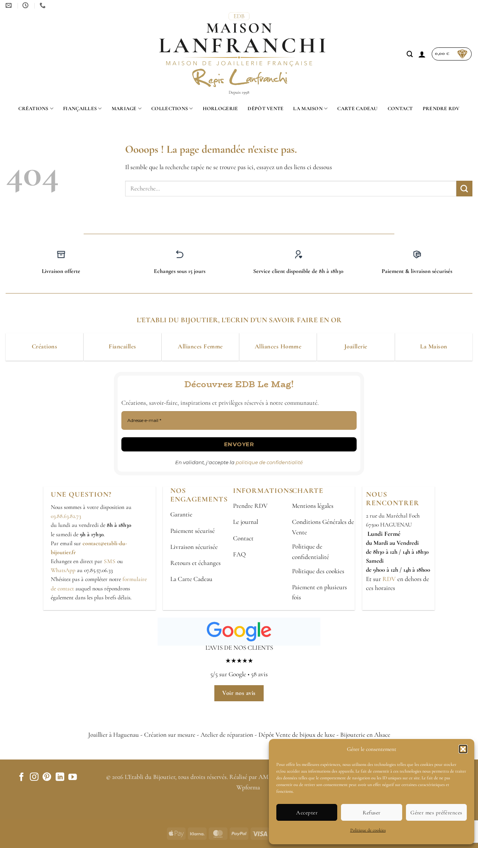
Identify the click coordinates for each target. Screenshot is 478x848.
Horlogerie (220, 108)
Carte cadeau (357, 108)
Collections (169, 108)
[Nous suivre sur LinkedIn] (60, 777)
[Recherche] (410, 54)
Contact (400, 108)
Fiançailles (80, 108)
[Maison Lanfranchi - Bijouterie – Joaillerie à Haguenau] (239, 54)
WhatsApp (63, 570)
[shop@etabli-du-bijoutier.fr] (9, 5)
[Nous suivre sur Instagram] (34, 777)
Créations (33, 108)
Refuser (371, 812)
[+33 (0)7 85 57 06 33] (43, 5)
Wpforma (248, 787)
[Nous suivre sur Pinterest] (47, 777)
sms (109, 561)
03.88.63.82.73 (66, 516)
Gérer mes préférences (436, 812)
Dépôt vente (265, 108)
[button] (463, 749)
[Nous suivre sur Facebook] (21, 777)
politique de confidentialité (269, 462)
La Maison (308, 108)
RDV (388, 579)
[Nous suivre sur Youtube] (72, 777)
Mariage (124, 108)
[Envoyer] (464, 188)
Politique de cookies (368, 830)
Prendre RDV (441, 108)
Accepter (306, 812)
